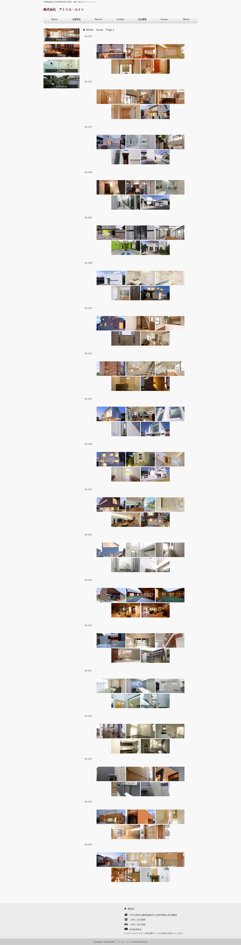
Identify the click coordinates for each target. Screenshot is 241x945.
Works (186, 19)
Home (54, 19)
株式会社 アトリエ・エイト (63, 9)
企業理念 (76, 19)
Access (164, 19)
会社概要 (142, 19)
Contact (120, 19)
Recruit (98, 19)
